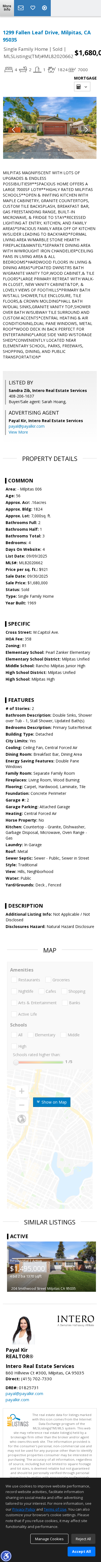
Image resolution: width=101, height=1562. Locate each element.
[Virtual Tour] (45, 8)
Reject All (83, 1538)
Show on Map (53, 1102)
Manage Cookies (49, 1538)
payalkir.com (17, 1399)
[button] (6, 1556)
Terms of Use (55, 1509)
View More (18, 432)
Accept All (81, 1551)
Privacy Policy (23, 1509)
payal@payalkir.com (27, 426)
